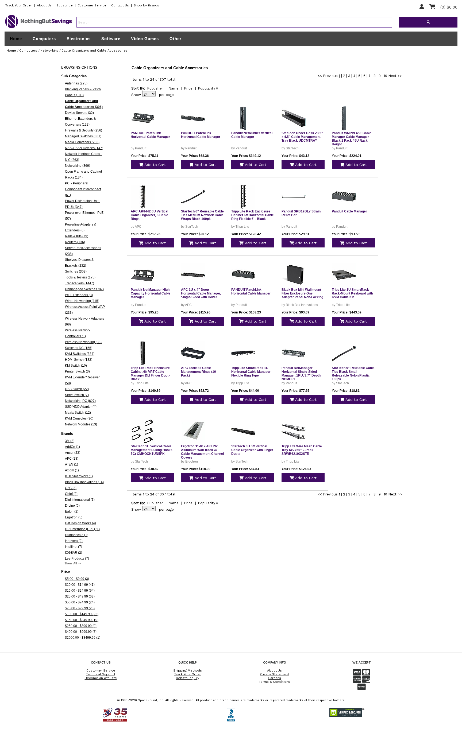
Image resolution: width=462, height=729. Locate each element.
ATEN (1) (71, 464)
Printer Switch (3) (77, 371)
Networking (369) (77, 166)
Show (136, 95)
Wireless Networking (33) (83, 342)
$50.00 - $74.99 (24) (80, 602)
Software (110, 38)
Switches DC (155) (78, 348)
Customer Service (92, 5)
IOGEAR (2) (73, 552)
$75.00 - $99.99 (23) (80, 608)
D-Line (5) (72, 505)
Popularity (206, 88)
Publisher (155, 88)
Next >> (395, 76)
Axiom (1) (72, 470)
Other (176, 38)
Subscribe (64, 5)
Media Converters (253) (82, 142)
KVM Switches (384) (79, 354)
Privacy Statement (274, 674)
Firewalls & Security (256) (83, 130)
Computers (44, 38)
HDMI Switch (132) (78, 360)
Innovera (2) (74, 541)
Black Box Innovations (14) (84, 482)
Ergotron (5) (73, 517)
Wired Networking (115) (82, 301)
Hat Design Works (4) (80, 523)
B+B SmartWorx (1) (79, 476)
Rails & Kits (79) (76, 236)
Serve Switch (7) (77, 395)
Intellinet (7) (73, 547)
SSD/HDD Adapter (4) (81, 407)
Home (16, 39)
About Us (44, 5)
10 (385, 76)
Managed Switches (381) (83, 136)
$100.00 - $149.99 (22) (81, 614)
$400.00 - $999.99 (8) (81, 632)
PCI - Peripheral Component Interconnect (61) (83, 189)
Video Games (145, 38)
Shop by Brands (146, 5)
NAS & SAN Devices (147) (84, 148)
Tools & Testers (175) (80, 277)
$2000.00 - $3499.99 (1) (82, 637)
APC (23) (71, 458)
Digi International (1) (80, 500)
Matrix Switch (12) (78, 412)
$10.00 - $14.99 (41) (80, 585)
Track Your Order (18, 5)
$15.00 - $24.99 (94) (80, 590)
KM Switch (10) (76, 365)
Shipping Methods (187, 670)
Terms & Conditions (274, 682)
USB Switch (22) (77, 389)
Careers (274, 678)
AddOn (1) (72, 447)
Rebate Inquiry (187, 678)
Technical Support (100, 674)
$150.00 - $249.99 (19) (81, 620)
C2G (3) (70, 488)
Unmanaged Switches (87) (84, 289)
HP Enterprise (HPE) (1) (82, 529)
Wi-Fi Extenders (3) (79, 295)
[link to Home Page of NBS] (38, 27)
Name (173, 88)
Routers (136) (75, 242)
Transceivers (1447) (79, 283)
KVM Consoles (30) (79, 418)
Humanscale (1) (76, 535)
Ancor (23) (72, 453)
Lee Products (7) (77, 558)
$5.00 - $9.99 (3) (77, 579)
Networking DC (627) (80, 401)
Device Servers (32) (79, 113)
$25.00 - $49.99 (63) (80, 596)
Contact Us (120, 5)
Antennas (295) (76, 83)
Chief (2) (71, 494)
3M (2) (69, 441)
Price (188, 88)
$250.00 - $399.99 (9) (81, 626)
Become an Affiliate (101, 678)
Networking (49, 50)
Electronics (79, 38)
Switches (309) (76, 271)
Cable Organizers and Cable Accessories (94, 50)
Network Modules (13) (81, 424)
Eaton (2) (71, 511)
